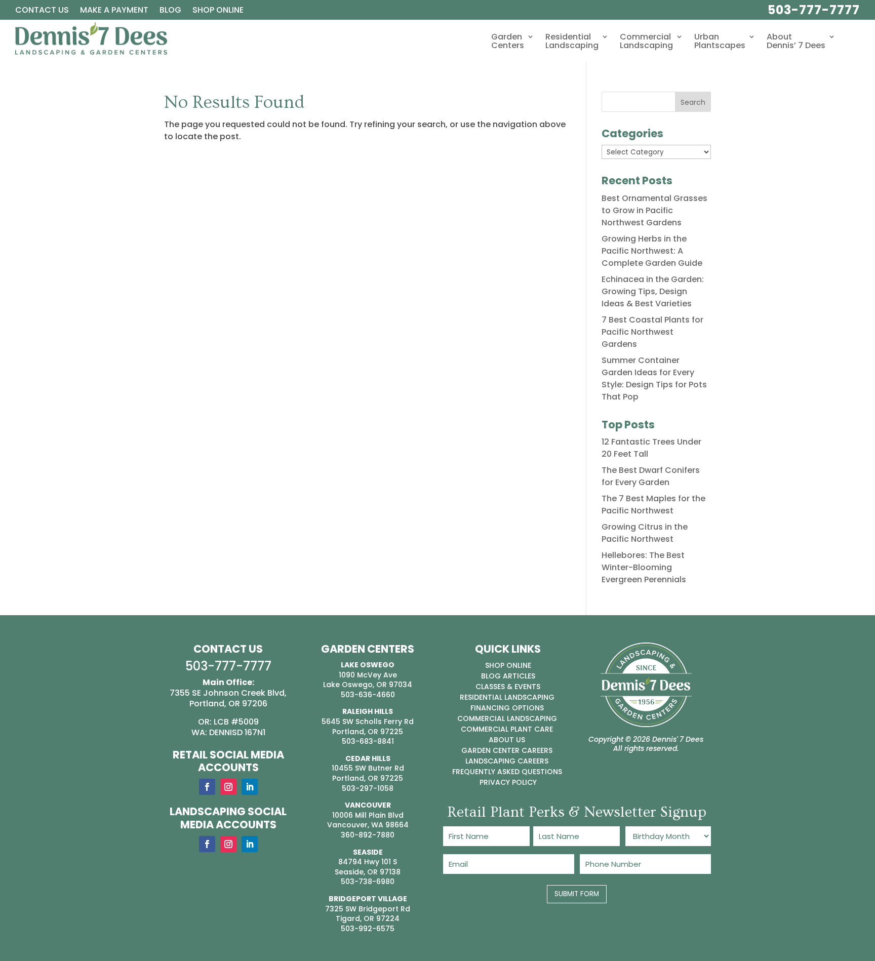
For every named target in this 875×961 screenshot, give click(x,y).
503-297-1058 (367, 788)
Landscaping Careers (506, 761)
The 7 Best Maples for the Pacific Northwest (653, 504)
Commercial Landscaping (507, 718)
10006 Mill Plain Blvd (368, 815)
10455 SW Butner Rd (368, 768)
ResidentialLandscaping (572, 42)
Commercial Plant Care (507, 729)
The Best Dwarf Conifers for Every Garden (651, 476)
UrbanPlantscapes (719, 42)
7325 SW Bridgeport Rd (367, 909)
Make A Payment (114, 11)
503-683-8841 (368, 741)
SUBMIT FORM (576, 894)
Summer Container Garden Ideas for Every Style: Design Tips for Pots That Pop (654, 378)
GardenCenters (507, 42)
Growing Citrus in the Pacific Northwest (645, 533)
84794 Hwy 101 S (367, 862)
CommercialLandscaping (646, 42)
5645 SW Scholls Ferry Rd (368, 721)
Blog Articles (508, 676)
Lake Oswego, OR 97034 (367, 684)
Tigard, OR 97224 (368, 918)
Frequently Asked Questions (507, 772)
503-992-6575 (367, 929)
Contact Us (42, 11)
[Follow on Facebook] (207, 787)
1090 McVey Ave (368, 675)
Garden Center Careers (506, 750)
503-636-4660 (368, 695)
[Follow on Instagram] (228, 787)
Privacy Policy (508, 782)
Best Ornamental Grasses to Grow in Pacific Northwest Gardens (654, 210)
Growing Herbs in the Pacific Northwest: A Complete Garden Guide (652, 251)
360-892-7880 (367, 835)
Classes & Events (507, 687)
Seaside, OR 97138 (368, 872)
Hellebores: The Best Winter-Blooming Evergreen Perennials (644, 567)
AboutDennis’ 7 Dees (796, 42)
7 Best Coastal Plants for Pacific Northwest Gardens (652, 332)
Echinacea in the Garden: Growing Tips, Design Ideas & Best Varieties (653, 291)
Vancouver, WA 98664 (368, 825)
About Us (507, 740)
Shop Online (218, 11)
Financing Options (507, 708)
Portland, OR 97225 (367, 732)
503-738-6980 (367, 881)
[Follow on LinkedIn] (250, 787)
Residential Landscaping (507, 697)
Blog (170, 11)
